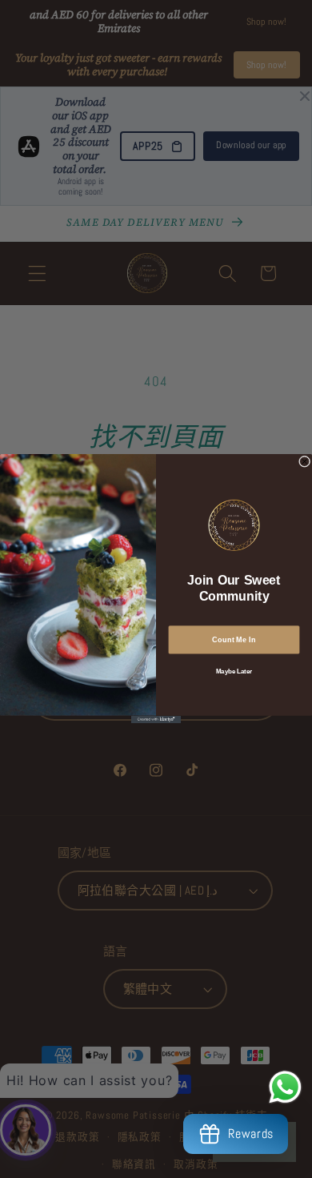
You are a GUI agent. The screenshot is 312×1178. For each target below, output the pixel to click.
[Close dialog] (304, 462)
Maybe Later (234, 671)
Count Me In (233, 640)
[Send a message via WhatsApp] (285, 1087)
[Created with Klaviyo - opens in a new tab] (156, 719)
